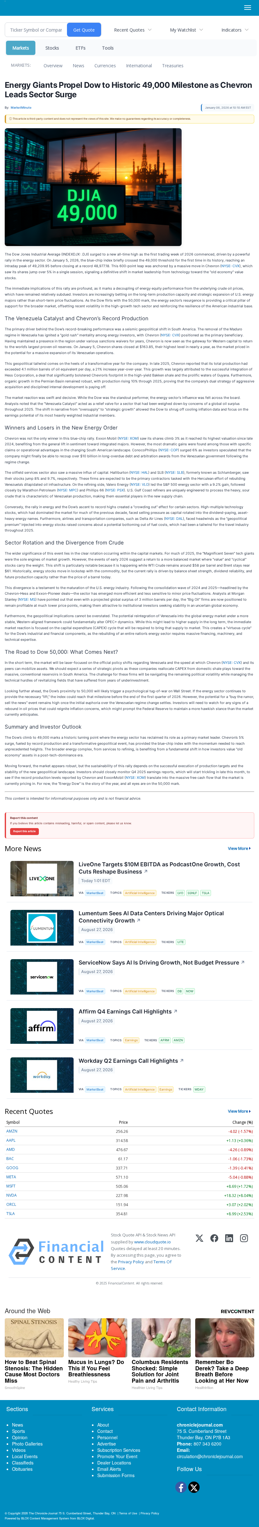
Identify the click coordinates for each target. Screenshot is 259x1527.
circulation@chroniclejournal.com (210, 1456)
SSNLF (192, 893)
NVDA (11, 1195)
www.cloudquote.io (152, 1242)
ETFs (80, 48)
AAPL (10, 1140)
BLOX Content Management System (45, 1518)
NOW (189, 991)
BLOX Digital (85, 1518)
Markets (20, 48)
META (11, 1177)
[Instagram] (244, 1252)
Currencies (105, 66)
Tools (108, 48)
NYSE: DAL (174, 518)
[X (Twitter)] (199, 1252)
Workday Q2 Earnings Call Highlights (131, 1060)
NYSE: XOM (128, 438)
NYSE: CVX (230, 266)
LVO (180, 893)
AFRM (164, 1040)
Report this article (24, 831)
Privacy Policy (131, 1262)
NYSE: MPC (67, 490)
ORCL (11, 1204)
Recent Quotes (129, 30)
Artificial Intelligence (140, 893)
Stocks (52, 48)
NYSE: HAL (139, 472)
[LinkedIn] (229, 1252)
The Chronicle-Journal (43, 1513)
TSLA (205, 893)
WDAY (199, 1089)
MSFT (10, 1186)
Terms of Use (128, 1513)
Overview (53, 66)
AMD (10, 1149)
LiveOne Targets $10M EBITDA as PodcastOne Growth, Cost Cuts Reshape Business (159, 868)
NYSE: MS (27, 599)
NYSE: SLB (174, 472)
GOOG (12, 1167)
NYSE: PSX (115, 490)
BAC (10, 1158)
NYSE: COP (169, 450)
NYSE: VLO (139, 484)
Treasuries (173, 66)
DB (180, 991)
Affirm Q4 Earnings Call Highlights (128, 1011)
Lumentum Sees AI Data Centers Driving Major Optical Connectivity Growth (151, 917)
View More (238, 848)
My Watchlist (183, 30)
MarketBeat (95, 893)
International (139, 66)
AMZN (178, 1040)
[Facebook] (214, 1252)
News (78, 66)
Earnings (131, 1040)
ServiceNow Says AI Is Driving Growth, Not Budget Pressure (162, 962)
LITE (181, 942)
